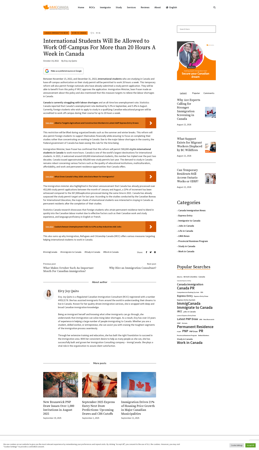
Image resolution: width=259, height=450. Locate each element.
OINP (179, 323)
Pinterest (155, 252)
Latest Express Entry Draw (186, 315)
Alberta (179, 277)
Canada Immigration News (56, 33)
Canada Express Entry (184, 281)
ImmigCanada (50, 252)
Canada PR (186, 288)
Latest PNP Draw (187, 319)
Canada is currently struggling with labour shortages (70, 102)
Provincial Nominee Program (193, 241)
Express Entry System (186, 300)
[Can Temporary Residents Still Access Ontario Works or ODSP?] (210, 178)
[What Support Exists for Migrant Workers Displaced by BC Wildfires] (210, 146)
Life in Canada (185, 230)
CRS (201, 292)
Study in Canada (93, 252)
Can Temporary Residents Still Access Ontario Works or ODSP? (187, 175)
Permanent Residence (195, 326)
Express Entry (185, 215)
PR (201, 331)
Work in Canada (79, 33)
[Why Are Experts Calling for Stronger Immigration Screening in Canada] (210, 111)
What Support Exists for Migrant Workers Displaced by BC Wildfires (189, 144)
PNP (185, 331)
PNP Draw (193, 331)
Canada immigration (190, 284)
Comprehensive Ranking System (188, 292)
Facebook (146, 252)
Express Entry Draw (201, 296)
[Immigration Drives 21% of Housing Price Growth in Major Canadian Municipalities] (138, 384)
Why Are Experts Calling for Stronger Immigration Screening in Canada (188, 109)
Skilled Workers (203, 335)
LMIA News (184, 236)
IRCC (179, 311)
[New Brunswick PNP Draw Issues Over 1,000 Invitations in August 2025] (60, 384)
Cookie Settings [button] (236, 445)
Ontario (184, 323)
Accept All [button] (250, 445)
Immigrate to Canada (71, 252)
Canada (201, 277)
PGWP (179, 332)
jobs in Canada (189, 312)
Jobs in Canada (186, 225)
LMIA (200, 319)
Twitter (150, 252)
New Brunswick (208, 319)
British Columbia (190, 277)
